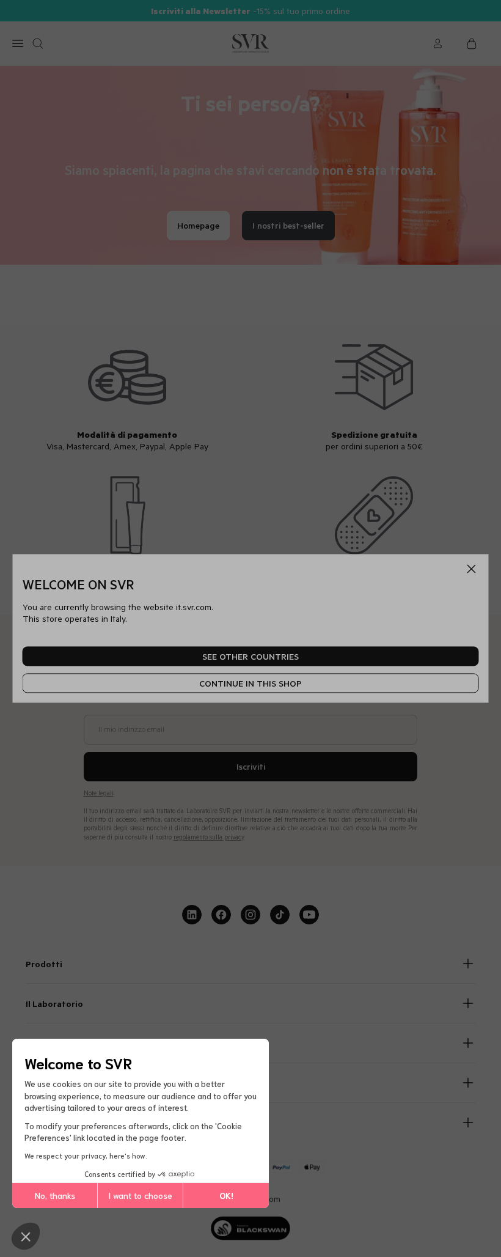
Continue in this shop (250, 683)
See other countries (250, 656)
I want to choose (140, 1195)
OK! (226, 1195)
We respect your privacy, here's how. (85, 1155)
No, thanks (55, 1195)
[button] (25, 1236)
